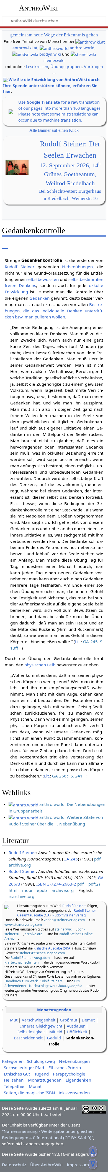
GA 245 (70, 859)
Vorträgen (93, 66)
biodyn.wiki (50, 54)
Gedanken (39, 298)
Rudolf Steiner (19, 266)
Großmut (68, 1020)
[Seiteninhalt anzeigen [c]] (5, 245)
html (13, 890)
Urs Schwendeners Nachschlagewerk (43, 983)
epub (42, 890)
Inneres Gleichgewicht (41, 1026)
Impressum (78, 1164)
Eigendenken (78, 1080)
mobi (27, 890)
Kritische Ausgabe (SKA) (52, 948)
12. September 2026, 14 (70, 165)
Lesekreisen (37, 66)
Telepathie (14, 1086)
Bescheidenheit (28, 1037)
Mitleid (55, 1031)
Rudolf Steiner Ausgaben (30, 957)
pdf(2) (94, 884)
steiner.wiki (54, 60)
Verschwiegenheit (38, 1020)
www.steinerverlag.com (23, 924)
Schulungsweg (41, 1061)
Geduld (54, 1037)
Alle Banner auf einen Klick (54, 130)
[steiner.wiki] (83, 54)
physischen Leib (39, 664)
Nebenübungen (77, 266)
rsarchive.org (21, 896)
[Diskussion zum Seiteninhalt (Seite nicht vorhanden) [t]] (17, 245)
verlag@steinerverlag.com (64, 920)
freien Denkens (20, 285)
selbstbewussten (42, 279)
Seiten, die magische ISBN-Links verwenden (47, 1092)
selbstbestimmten (85, 279)
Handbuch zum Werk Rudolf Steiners (33, 981)
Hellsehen (14, 1080)
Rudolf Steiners (74, 905)
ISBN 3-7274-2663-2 (56, 884)
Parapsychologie (69, 1074)
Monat (35, 1086)
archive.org (20, 865)
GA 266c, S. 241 (67, 776)
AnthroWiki (38, 8)
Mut (13, 1020)
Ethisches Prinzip (64, 1067)
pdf (97, 859)
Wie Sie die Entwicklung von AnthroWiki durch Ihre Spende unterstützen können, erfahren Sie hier (51, 85)
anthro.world (82, 47)
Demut (88, 1020)
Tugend (41, 1074)
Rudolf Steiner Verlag (69, 915)
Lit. (78, 641)
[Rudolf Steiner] (6, 906)
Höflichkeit (77, 1031)
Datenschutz (14, 1164)
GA (47, 915)
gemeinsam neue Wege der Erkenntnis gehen (54, 34)
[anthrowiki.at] (90, 41)
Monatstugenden (54, 1009)
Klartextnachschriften (21, 962)
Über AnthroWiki (46, 1164)
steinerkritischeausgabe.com (42, 953)
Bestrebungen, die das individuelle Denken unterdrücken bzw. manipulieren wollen (54, 311)
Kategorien (13, 1061)
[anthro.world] (54, 47)
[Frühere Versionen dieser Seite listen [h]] (74, 245)
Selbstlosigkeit (31, 1031)
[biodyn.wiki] (25, 54)
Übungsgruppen (66, 66)
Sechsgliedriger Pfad (24, 1067)
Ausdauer (76, 1026)
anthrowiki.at (24, 47)
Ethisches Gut (17, 1074)
